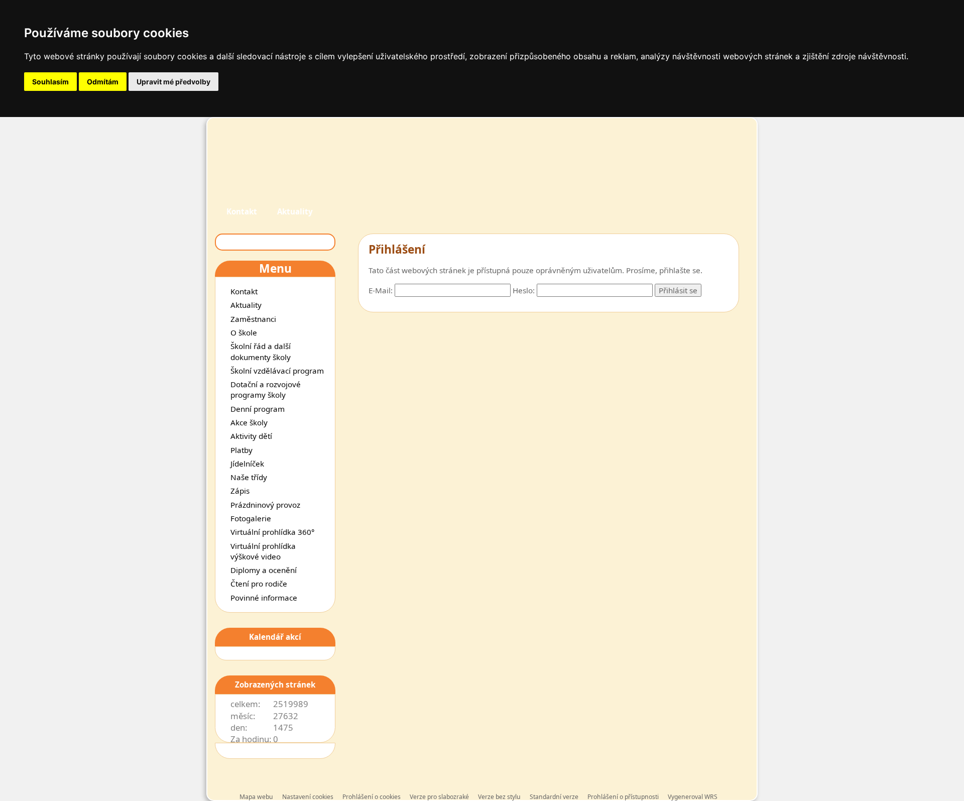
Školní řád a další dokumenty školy (260, 351)
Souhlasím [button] (50, 81)
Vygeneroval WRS (692, 796)
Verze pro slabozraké (439, 796)
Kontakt (241, 211)
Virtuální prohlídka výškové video (263, 551)
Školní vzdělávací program (277, 371)
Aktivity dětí (251, 436)
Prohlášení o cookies (372, 796)
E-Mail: (381, 290)
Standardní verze (554, 796)
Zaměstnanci (253, 319)
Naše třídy (248, 477)
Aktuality (295, 211)
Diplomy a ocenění (263, 570)
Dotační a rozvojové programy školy (265, 389)
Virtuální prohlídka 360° (272, 532)
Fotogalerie (250, 518)
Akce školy (249, 422)
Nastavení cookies (307, 796)
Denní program (257, 409)
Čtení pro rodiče (258, 584)
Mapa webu (256, 796)
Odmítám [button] (102, 81)
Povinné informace (263, 598)
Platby (241, 450)
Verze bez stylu (499, 796)
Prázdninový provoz (265, 505)
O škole (243, 332)
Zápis (240, 491)
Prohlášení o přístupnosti (623, 796)
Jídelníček (247, 464)
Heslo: (524, 290)
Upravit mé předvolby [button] (173, 81)
